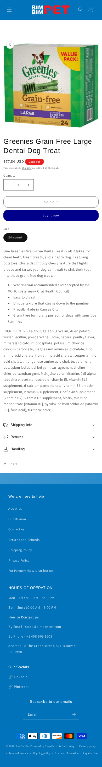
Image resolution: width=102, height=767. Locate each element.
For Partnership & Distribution (30, 570)
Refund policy (67, 746)
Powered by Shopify (42, 746)
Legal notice (90, 753)
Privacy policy (87, 746)
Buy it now (51, 215)
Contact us (16, 529)
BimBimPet (23, 746)
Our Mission (17, 519)
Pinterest (21, 686)
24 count (17, 238)
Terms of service (18, 753)
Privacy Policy (19, 560)
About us (15, 508)
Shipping (27, 168)
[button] (9, 10)
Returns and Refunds (23, 539)
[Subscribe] (74, 714)
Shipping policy (41, 753)
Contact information (67, 753)
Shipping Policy (20, 550)
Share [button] (13, 464)
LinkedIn (20, 676)
